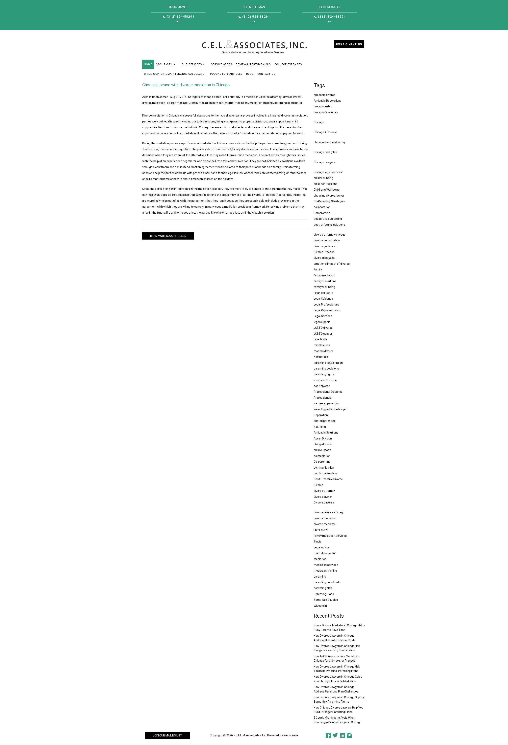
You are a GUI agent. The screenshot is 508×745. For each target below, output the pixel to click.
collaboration (322, 207)
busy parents (322, 106)
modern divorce (324, 351)
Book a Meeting (349, 44)
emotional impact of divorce (332, 263)
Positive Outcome (325, 380)
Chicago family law (326, 152)
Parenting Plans (324, 594)
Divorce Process (324, 252)
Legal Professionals (326, 304)
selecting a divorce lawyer (330, 409)
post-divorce (322, 386)
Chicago (319, 122)
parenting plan (323, 588)
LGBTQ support (323, 333)
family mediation (324, 275)
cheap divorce (212, 96)
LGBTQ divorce (323, 327)
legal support (322, 322)
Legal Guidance (323, 298)
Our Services (192, 64)
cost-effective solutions (329, 224)
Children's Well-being (327, 189)
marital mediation (236, 102)
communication (324, 467)
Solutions (320, 426)
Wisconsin (320, 605)
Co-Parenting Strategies (329, 201)
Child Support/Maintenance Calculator (175, 73)
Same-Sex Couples (326, 599)
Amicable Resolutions (328, 100)
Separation (321, 415)
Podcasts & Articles (226, 73)
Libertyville (320, 339)
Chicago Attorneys (326, 132)
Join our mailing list (167, 735)
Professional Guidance (328, 391)
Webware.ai (291, 735)
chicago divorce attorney (329, 142)
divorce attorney (270, 96)
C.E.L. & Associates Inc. (251, 735)
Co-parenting (322, 461)
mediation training (261, 102)
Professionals (323, 397)
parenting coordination (328, 362)
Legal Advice (322, 547)
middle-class (322, 345)
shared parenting (325, 420)
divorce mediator (178, 102)
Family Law (321, 529)
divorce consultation (327, 240)
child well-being (323, 178)
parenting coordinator (288, 102)
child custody (231, 96)
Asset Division (323, 438)
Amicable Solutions (326, 432)
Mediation (320, 559)
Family (318, 269)
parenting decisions (326, 368)
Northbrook (321, 356)
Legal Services (323, 316)
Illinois (317, 541)
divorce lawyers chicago (329, 512)
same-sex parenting (327, 403)
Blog (250, 73)
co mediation (250, 96)
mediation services (326, 564)
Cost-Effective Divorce (328, 479)
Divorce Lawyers (324, 502)
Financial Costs (323, 292)
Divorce (318, 485)
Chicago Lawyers (324, 162)
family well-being (324, 286)
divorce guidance (324, 246)
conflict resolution (325, 473)
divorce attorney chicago (329, 234)
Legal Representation (327, 310)
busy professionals (326, 112)
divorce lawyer (292, 96)
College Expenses (288, 64)
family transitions (325, 281)
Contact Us (266, 73)
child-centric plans (325, 183)
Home (148, 64)
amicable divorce (324, 94)
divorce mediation (153, 102)
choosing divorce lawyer (329, 195)
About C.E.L (164, 64)
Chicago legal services (328, 172)
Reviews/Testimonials (253, 64)
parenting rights (324, 374)
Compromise (322, 213)
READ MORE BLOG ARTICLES (168, 235)
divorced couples (324, 257)
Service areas (222, 64)
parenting (320, 576)
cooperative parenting (328, 218)
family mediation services (206, 102)
